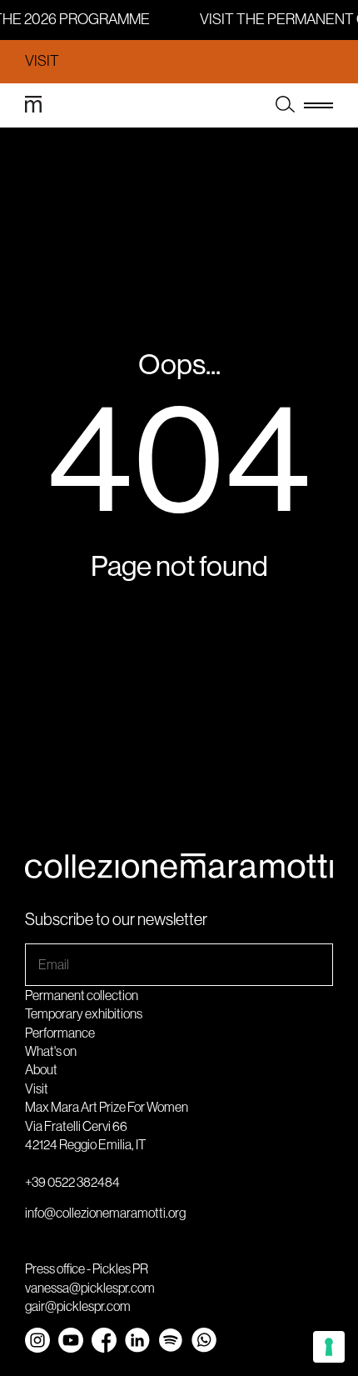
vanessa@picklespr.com (90, 1287)
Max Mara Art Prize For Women (106, 1106)
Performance (60, 1032)
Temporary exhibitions (83, 1013)
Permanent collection (81, 995)
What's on (51, 1050)
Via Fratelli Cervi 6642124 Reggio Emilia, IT (85, 1135)
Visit (42, 61)
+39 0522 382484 (72, 1181)
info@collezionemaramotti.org (105, 1212)
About (41, 1069)
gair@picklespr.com (78, 1305)
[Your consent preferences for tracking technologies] (329, 1347)
